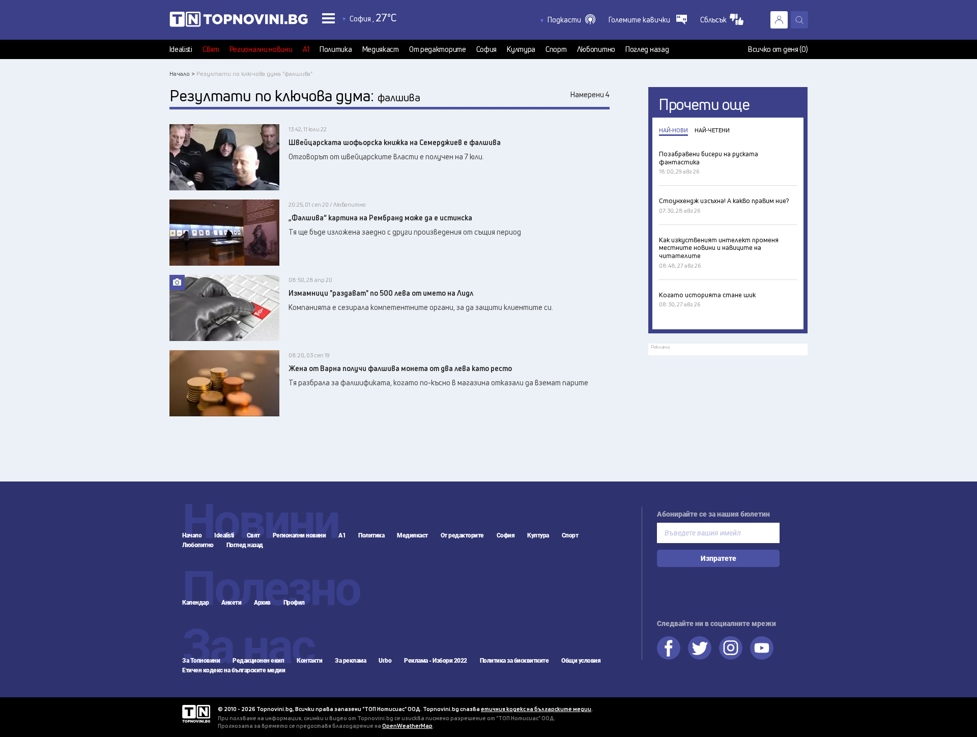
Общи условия (580, 660)
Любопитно (596, 49)
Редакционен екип (258, 660)
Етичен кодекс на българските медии (233, 670)
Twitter (699, 648)
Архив (262, 602)
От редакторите (437, 49)
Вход (779, 20)
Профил (294, 602)
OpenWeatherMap (407, 725)
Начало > (182, 73)
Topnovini (196, 714)
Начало (192, 535)
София (486, 49)
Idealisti (180, 49)
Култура (521, 49)
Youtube (761, 648)
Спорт (556, 49)
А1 (306, 49)
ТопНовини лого (238, 21)
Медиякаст (380, 49)
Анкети (231, 602)
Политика (336, 49)
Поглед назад (647, 49)
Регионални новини (261, 49)
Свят (211, 49)
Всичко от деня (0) (778, 49)
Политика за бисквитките (514, 660)
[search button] (799, 20)
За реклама (350, 660)
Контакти (309, 660)
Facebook (668, 648)
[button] (571, 20)
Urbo (385, 660)
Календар (195, 602)
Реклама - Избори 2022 (435, 660)
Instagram (730, 648)
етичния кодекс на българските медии (536, 709)
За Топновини (201, 660)
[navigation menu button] (328, 18)
